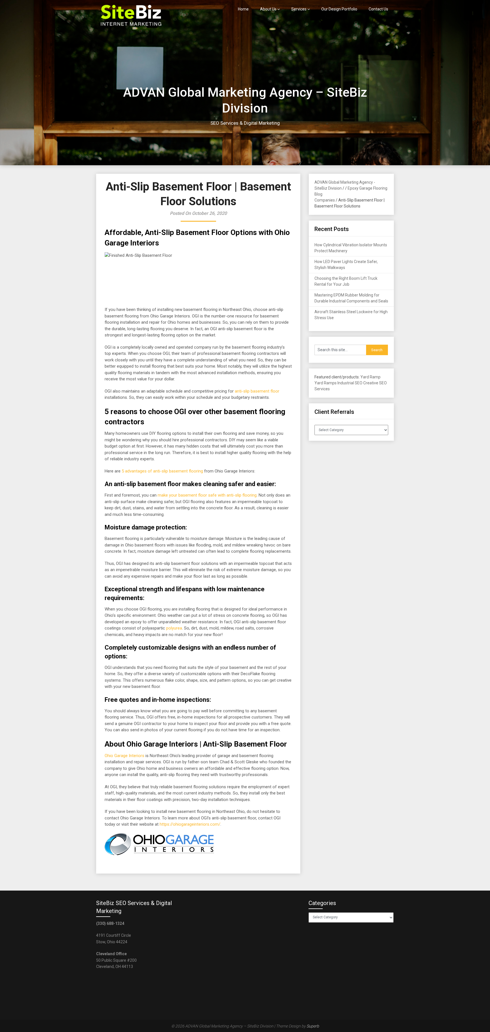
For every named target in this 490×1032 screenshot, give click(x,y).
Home (243, 9)
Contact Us (378, 9)
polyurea (174, 628)
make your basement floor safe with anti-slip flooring (207, 495)
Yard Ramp (370, 377)
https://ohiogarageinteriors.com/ (190, 824)
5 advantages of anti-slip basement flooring (162, 471)
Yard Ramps (325, 383)
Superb (313, 1026)
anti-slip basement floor (257, 391)
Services (299, 9)
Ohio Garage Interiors (124, 755)
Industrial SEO (349, 383)
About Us (268, 9)
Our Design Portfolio (339, 9)
